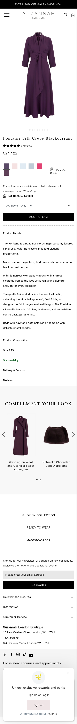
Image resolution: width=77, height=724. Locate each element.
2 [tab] (40, 479)
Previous (3, 434)
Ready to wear (38, 527)
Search (38, 306)
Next (74, 434)
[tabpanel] (21, 445)
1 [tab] (37, 479)
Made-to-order (38, 540)
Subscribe (39, 585)
